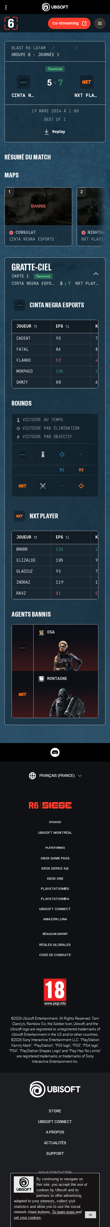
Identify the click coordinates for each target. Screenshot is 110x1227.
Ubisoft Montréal (55, 833)
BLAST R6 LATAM (28, 48)
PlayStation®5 (55, 889)
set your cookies (27, 1218)
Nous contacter (55, 1172)
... (64, 48)
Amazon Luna (55, 919)
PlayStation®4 (55, 899)
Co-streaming (65, 23)
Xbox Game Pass (55, 858)
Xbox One (55, 879)
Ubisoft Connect (55, 1122)
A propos (55, 1132)
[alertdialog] (55, 1200)
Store (55, 1111)
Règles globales (55, 945)
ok (90, 1214)
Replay (58, 131)
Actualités (55, 1143)
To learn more (64, 1212)
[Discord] (55, 752)
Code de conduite (55, 955)
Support (55, 1154)
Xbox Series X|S (55, 868)
